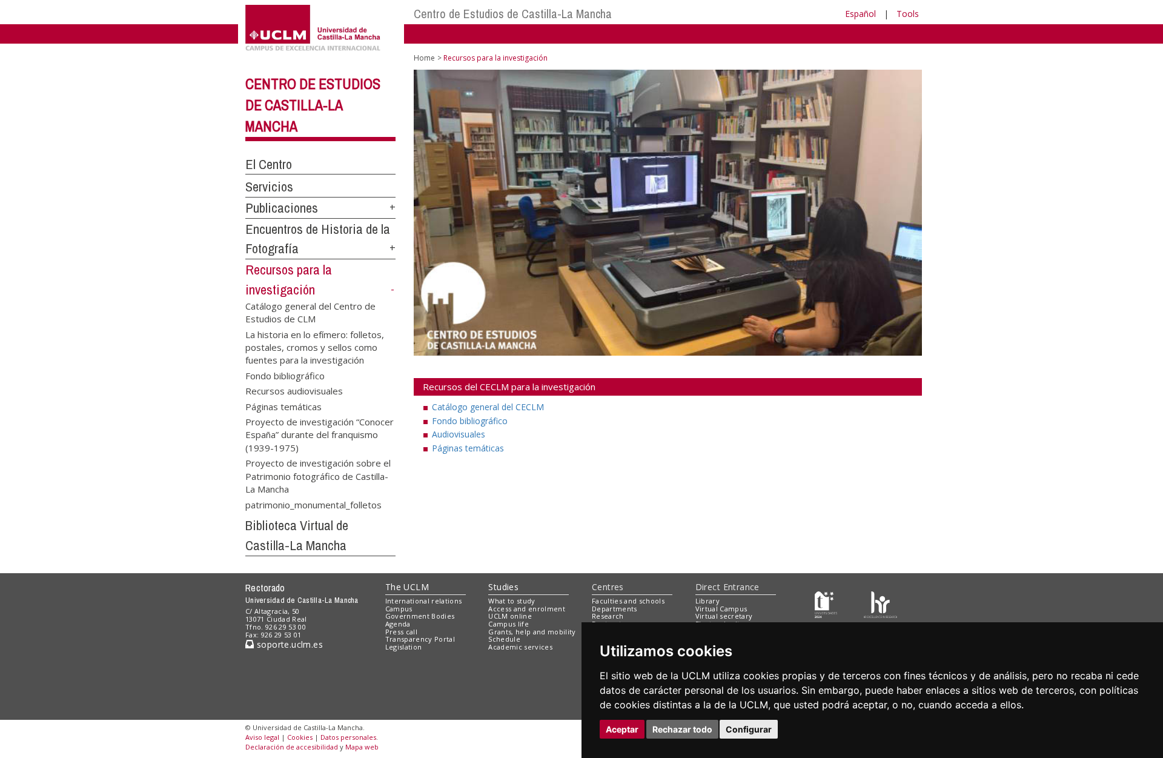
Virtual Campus (721, 608)
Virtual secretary (724, 615)
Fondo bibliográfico (285, 375)
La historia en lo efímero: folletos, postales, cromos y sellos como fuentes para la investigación (314, 347)
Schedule (504, 638)
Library (707, 600)
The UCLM (407, 587)
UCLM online (510, 615)
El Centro (268, 164)
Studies (503, 587)
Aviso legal (262, 737)
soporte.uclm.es (288, 644)
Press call (401, 631)
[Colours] (880, 603)
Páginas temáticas (283, 406)
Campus (399, 608)
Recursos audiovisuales (294, 391)
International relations (423, 600)
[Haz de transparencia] (826, 603)
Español (860, 13)
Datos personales (348, 737)
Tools (907, 13)
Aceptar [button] (622, 729)
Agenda (398, 623)
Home (424, 58)
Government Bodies (420, 615)
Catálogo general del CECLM (488, 407)
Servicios (269, 187)
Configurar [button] (749, 729)
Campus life (508, 623)
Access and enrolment (526, 608)
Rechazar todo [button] (682, 729)
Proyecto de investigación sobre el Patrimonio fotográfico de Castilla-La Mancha (318, 475)
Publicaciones (281, 208)
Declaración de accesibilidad (291, 746)
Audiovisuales (458, 434)
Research (608, 615)
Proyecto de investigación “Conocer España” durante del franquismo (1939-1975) (319, 434)
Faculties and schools (628, 600)
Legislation (403, 646)
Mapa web (362, 746)
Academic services (520, 646)
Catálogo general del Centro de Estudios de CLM (310, 311)
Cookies (300, 737)
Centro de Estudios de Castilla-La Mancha (513, 13)
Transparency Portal (420, 638)
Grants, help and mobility (531, 631)
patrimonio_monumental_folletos (313, 504)
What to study (511, 600)
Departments (614, 608)
